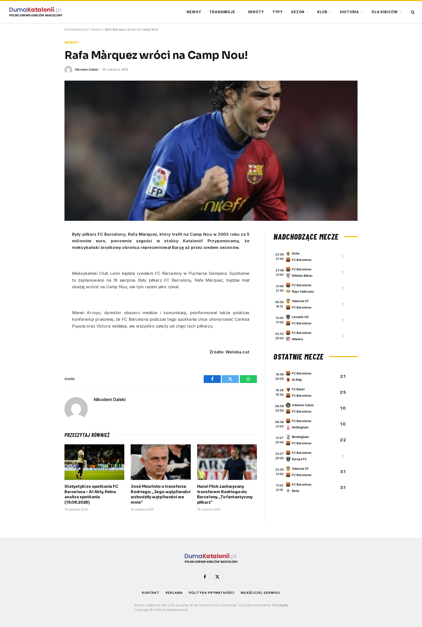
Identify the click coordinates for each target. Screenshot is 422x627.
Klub (322, 12)
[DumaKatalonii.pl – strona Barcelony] (35, 12)
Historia (349, 12)
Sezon (298, 12)
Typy (277, 12)
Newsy (194, 12)
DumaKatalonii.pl (76, 29)
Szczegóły (280, 605)
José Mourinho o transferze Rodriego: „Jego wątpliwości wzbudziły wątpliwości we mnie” (160, 494)
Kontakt (150, 593)
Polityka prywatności (211, 593)
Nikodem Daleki (86, 69)
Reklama (174, 593)
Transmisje (222, 12)
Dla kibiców (385, 12)
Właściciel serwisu (260, 593)
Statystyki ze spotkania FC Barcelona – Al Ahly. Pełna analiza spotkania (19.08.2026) (91, 494)
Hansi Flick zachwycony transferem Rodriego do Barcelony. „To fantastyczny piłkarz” (225, 494)
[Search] (412, 12)
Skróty (256, 12)
